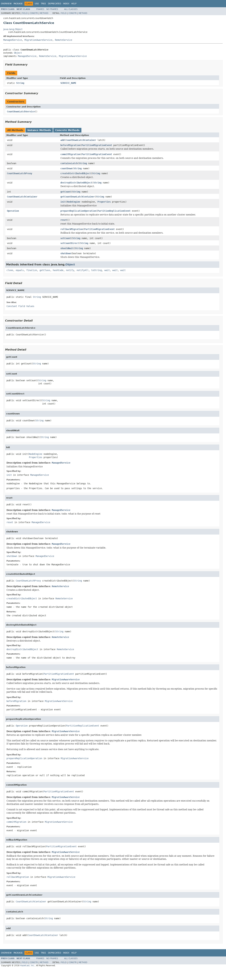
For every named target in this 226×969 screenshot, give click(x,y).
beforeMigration (70, 145)
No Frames (52, 9)
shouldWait (67, 248)
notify (70, 270)
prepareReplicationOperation (78, 211)
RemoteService (63, 40)
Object (18, 52)
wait (107, 270)
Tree (43, 3)
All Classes (71, 9)
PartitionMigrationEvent (97, 145)
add (62, 140)
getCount (65, 191)
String (20, 83)
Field (25, 13)
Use (37, 3)
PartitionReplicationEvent (114, 211)
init (63, 201)
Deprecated (54, 3)
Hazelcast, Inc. (27, 965)
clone (9, 270)
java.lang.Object (12, 29)
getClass (45, 270)
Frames (40, 9)
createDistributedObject (75, 173)
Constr (34, 13)
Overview (6, 3)
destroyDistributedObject (76, 182)
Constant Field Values (20, 306)
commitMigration (70, 154)
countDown (66, 168)
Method (44, 13)
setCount (65, 238)
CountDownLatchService (21, 111)
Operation (13, 211)
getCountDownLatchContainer (77, 196)
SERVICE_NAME (68, 83)
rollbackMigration (71, 229)
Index (66, 3)
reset (63, 220)
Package (18, 3)
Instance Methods (39, 130)
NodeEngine (73, 201)
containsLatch (69, 163)
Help (73, 3)
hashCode (58, 270)
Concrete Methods (67, 130)
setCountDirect (69, 243)
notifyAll (83, 270)
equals (20, 270)
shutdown (65, 253)
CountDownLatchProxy (19, 173)
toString (96, 270)
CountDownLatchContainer (81, 140)
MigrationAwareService (38, 40)
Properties (104, 201)
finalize (31, 270)
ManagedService (12, 40)
